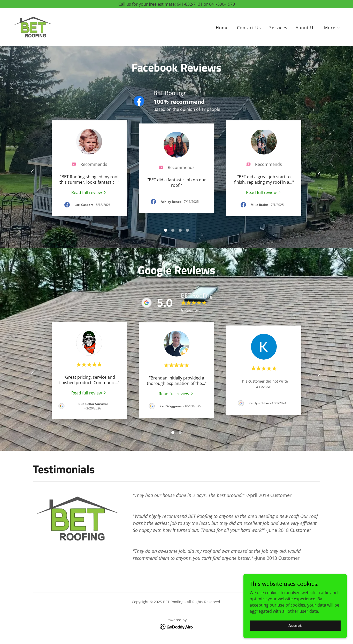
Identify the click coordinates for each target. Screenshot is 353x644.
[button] (332, 28)
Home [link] (222, 27)
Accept (295, 625)
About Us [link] (306, 27)
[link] (32, 26)
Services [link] (278, 27)
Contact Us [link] (249, 27)
